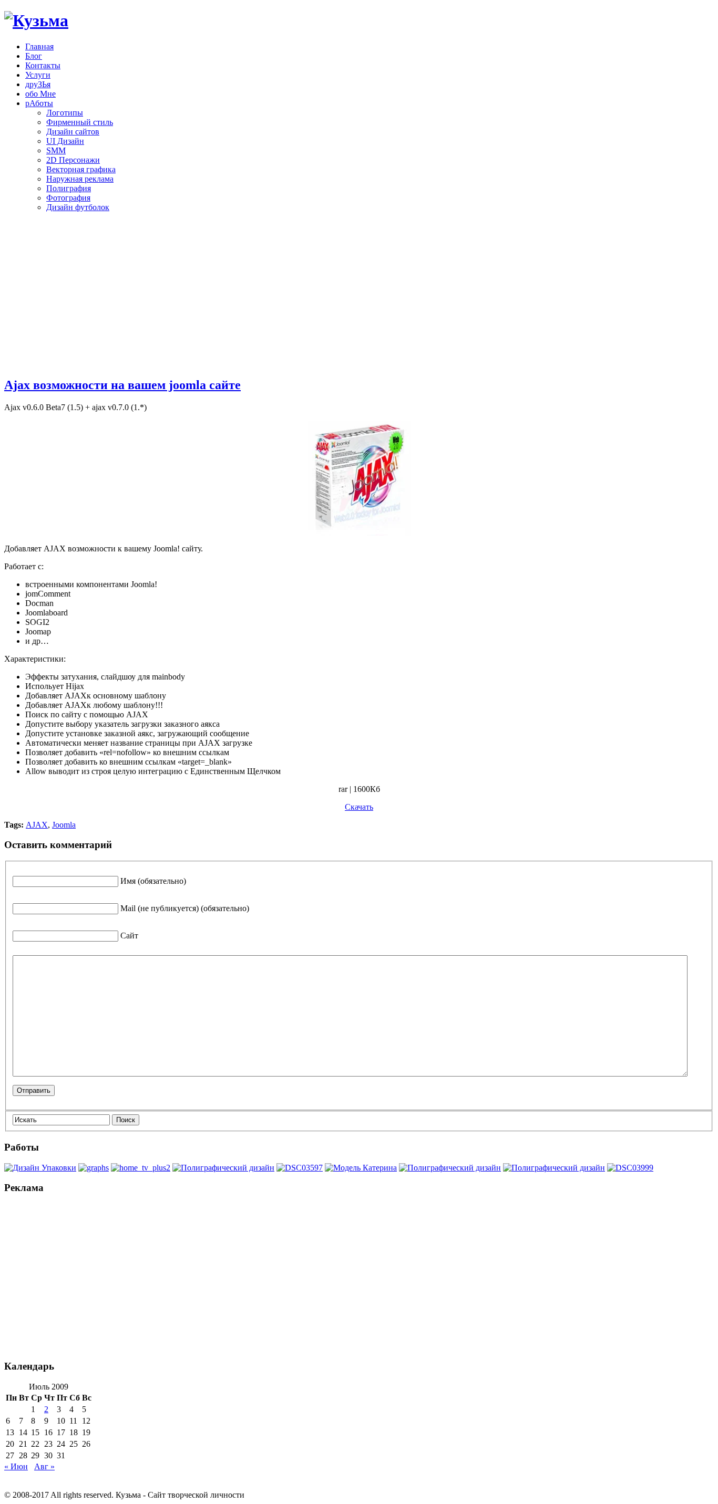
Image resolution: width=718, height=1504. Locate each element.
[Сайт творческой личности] (36, 20)
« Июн (16, 1466)
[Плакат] (223, 1167)
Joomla (64, 824)
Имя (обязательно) (153, 880)
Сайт (129, 935)
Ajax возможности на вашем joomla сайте (122, 385)
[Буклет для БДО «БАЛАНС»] (554, 1167)
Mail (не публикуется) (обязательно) (184, 908)
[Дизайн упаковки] (40, 1167)
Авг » (44, 1466)
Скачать (359, 806)
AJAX (37, 824)
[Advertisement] (359, 294)
